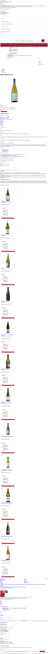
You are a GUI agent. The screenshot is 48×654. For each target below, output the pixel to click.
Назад (1, 33)
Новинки (25, 582)
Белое (3, 70)
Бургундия (5, 117)
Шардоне (1, 122)
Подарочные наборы (5, 31)
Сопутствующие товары (6, 29)
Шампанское (2, 580)
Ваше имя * (2, 626)
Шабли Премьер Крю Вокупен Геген (7, 436)
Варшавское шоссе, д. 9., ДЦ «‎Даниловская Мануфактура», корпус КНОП (19, 55)
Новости (8, 584)
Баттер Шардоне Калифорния (6, 469)
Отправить (2, 171)
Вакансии (5, 584)
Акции (1, 582)
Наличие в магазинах (5, 149)
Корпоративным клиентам (18, 584)
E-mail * (1, 628)
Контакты (2, 584)
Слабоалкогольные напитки (6, 23)
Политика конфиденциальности (28, 584)
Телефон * (2, 629)
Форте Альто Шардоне (5, 560)
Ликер (1, 581)
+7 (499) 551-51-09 (9, 587)
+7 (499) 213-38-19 (5, 608)
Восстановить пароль (3, 622)
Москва (7, 606)
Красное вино (2, 579)
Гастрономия (4, 26)
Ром (24, 580)
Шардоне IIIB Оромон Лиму (5, 201)
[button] (46, 578)
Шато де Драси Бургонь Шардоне (6, 502)
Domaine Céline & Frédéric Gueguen (5, 119)
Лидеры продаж (26, 581)
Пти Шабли (3, 234)
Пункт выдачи (2, 631)
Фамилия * (2, 627)
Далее (2, 638)
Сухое (3, 71)
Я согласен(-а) (42, 651)
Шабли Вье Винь (4, 301)
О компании (12, 584)
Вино (2, 18)
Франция (1, 117)
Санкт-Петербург (3, 606)
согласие (35, 651)
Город (1, 630)
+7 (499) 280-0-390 (3, 587)
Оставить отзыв (4, 150)
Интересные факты (5, 151)
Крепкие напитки (4, 21)
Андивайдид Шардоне (5, 368)
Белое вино (26, 579)
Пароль (1, 618)
